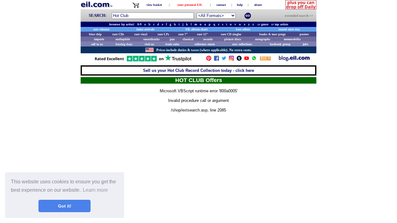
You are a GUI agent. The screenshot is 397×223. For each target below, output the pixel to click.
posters (304, 34)
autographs (262, 39)
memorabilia (292, 39)
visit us (149, 44)
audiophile (122, 39)
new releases (101, 29)
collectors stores (204, 44)
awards (208, 39)
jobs (305, 44)
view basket (154, 5)
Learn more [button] (95, 190)
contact (221, 5)
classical (188, 39)
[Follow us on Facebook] (216, 59)
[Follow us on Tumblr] (239, 59)
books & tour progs (272, 34)
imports (99, 39)
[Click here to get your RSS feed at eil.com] (265, 59)
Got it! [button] (64, 205)
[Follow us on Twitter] (223, 59)
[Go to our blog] (294, 59)
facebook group (280, 44)
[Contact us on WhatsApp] (254, 59)
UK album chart (196, 29)
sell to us (97, 44)
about (258, 5)
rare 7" (183, 34)
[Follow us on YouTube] (246, 59)
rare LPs (163, 34)
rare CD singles (231, 34)
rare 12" (202, 34)
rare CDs (118, 34)
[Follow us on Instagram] (231, 59)
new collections (242, 44)
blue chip (95, 34)
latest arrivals (145, 29)
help (240, 5)
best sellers (243, 29)
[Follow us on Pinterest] (208, 59)
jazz (172, 39)
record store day (289, 29)
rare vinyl (140, 34)
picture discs (232, 39)
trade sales (172, 44)
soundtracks (151, 39)
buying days (124, 44)
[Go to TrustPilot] (143, 60)
